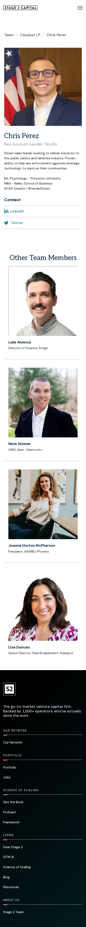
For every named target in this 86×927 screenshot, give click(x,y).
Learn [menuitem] (8, 835)
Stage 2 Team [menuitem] (13, 912)
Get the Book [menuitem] (13, 802)
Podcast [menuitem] (9, 812)
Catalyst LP (30, 34)
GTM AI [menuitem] (8, 857)
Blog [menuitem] (6, 877)
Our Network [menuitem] (15, 730)
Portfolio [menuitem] (12, 755)
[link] (20, 7)
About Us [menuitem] (11, 900)
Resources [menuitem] (11, 887)
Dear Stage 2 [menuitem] (13, 847)
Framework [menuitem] (11, 822)
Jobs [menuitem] (7, 777)
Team (9, 34)
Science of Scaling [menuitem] (21, 790)
